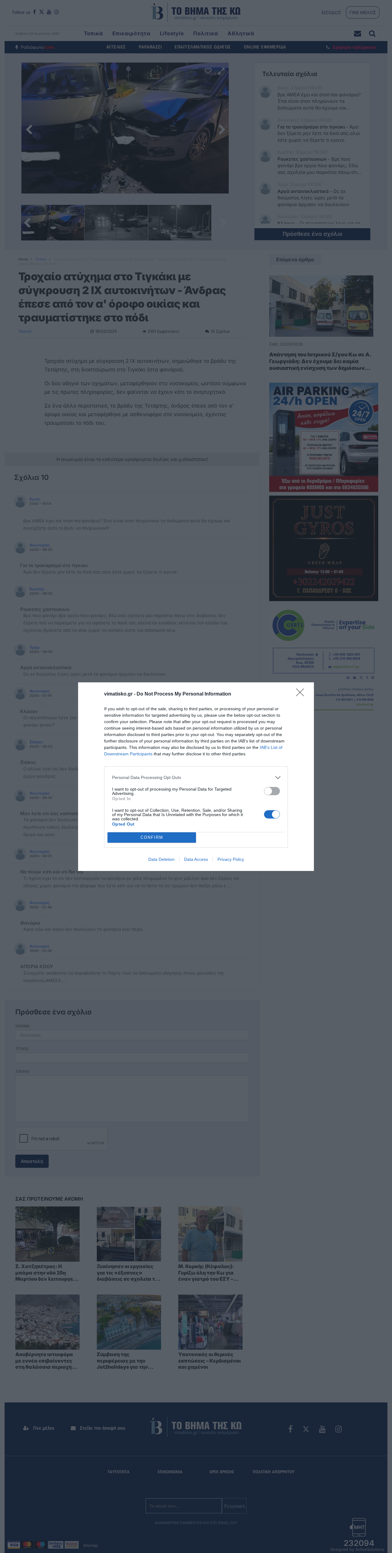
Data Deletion (161, 859)
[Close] (302, 694)
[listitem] (196, 777)
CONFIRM (152, 837)
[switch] (272, 791)
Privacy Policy (230, 859)
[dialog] (196, 776)
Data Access (196, 859)
